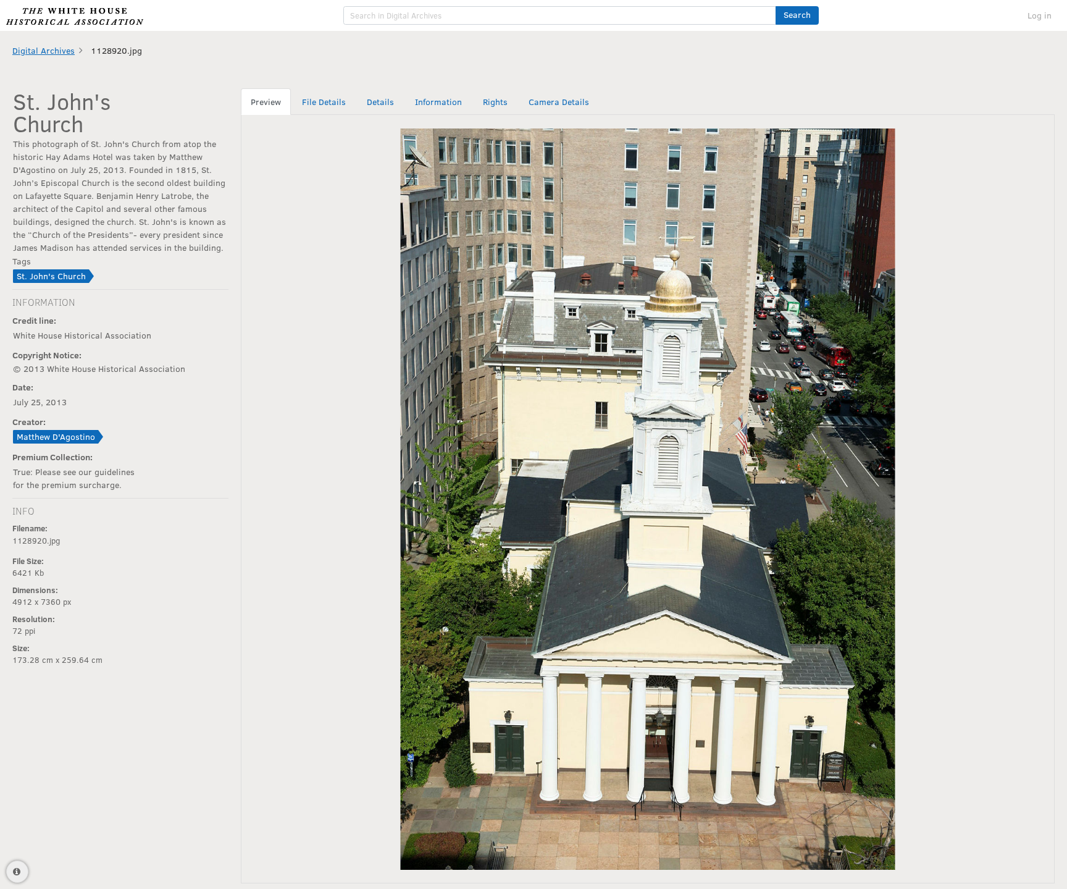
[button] (797, 15)
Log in (1039, 15)
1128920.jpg (116, 50)
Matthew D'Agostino (56, 436)
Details (380, 101)
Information (438, 101)
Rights (495, 101)
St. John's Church (51, 276)
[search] (559, 15)
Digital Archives (43, 50)
